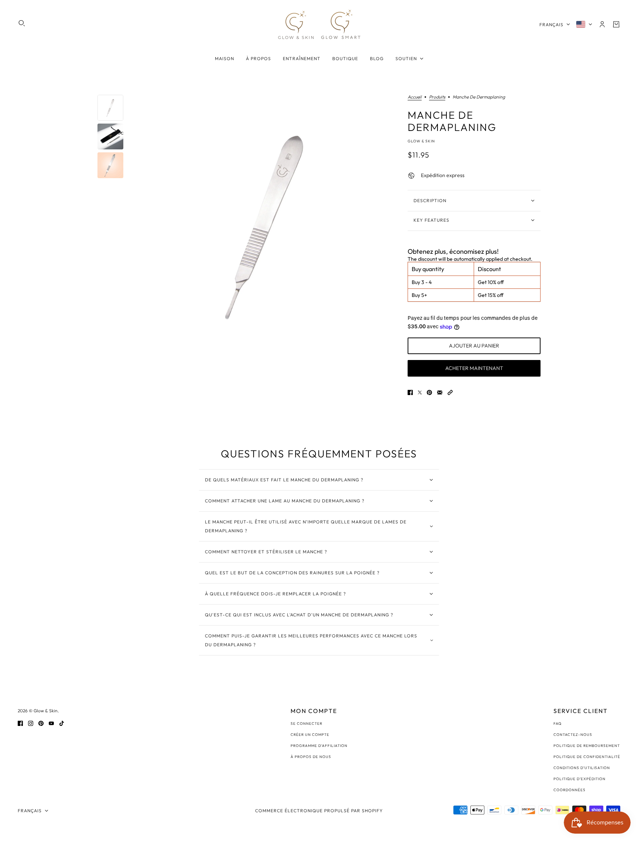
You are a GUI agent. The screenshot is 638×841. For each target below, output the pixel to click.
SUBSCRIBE (266, 461)
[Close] (416, 359)
